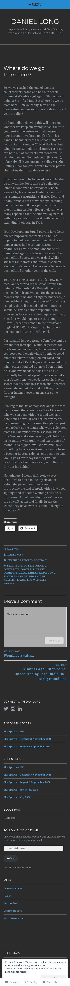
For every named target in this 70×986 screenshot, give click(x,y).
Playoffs (10, 576)
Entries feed (11, 903)
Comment (54, 640)
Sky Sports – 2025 (14, 767)
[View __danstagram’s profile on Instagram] (13, 708)
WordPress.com (14, 918)
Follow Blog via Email (21, 830)
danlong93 (15, 554)
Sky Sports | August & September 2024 (27, 746)
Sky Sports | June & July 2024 (21, 789)
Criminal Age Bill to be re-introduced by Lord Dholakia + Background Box (41, 672)
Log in (7, 895)
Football (41, 560)
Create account (13, 888)
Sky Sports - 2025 (14, 731)
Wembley (39, 579)
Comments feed (13, 910)
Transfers (24, 579)
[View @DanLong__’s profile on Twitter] (6, 708)
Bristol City (37, 565)
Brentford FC (17, 565)
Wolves (9, 583)
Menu (37, 4)
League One (47, 572)
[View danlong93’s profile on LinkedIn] (20, 708)
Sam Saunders (28, 576)
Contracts (11, 569)
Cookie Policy (18, 971)
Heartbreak (29, 572)
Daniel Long (35, 21)
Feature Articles (20, 560)
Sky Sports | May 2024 (17, 797)
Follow (11, 858)
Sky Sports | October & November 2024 (27, 738)
